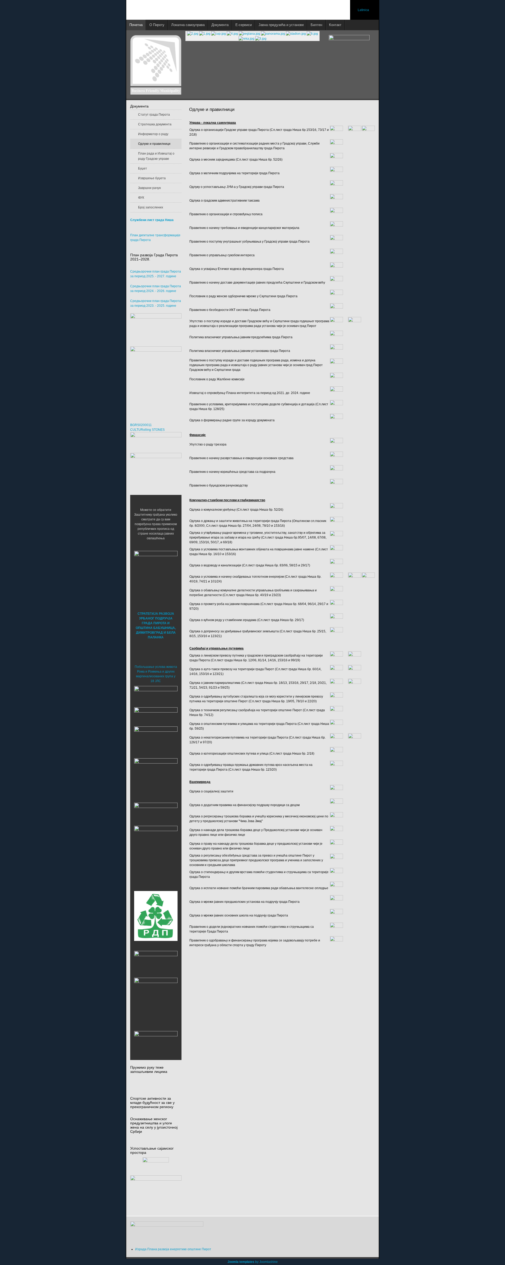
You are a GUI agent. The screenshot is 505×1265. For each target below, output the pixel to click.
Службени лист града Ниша (152, 220)
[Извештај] (336, 393)
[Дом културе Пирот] (156, 741)
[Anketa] (155, 1193)
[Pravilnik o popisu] (336, 214)
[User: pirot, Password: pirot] (156, 695)
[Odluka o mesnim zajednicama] (336, 159)
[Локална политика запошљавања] (155, 327)
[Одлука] (336, 420)
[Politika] (336, 350)
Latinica (363, 10)
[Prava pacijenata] (156, 963)
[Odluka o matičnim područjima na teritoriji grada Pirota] (336, 173)
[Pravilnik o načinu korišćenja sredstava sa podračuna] (336, 471)
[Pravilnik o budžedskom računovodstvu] (336, 485)
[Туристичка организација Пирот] (156, 775)
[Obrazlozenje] (354, 323)
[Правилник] (336, 406)
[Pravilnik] (336, 227)
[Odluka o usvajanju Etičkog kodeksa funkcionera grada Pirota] (336, 268)
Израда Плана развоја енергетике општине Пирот (173, 1249)
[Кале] (156, 999)
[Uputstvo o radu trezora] (336, 444)
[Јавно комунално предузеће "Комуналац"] (156, 847)
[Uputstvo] (336, 323)
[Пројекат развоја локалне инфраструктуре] (155, 379)
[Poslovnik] (336, 296)
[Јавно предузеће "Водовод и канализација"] (156, 813)
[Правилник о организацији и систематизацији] (336, 145)
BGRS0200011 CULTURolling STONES (147, 427)
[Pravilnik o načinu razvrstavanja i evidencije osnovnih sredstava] (336, 458)
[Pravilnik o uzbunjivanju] (336, 241)
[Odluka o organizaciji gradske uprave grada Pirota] (336, 132)
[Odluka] (336, 186)
